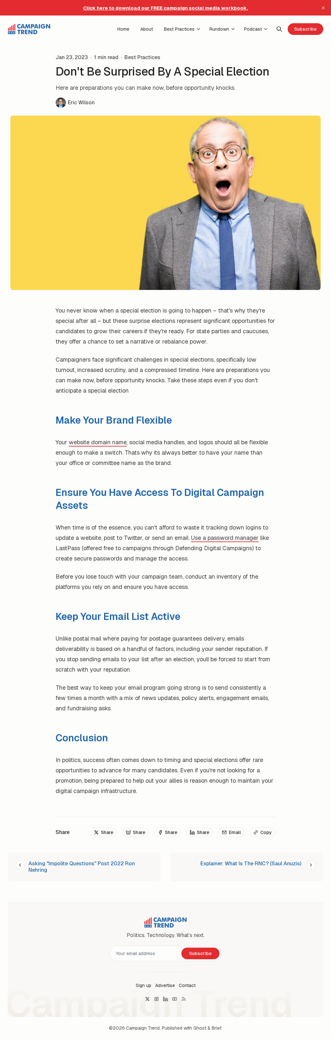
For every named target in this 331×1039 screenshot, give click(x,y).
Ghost (199, 1028)
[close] (323, 8)
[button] (143, 985)
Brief (216, 1028)
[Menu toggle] (198, 29)
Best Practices (142, 57)
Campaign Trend (143, 1028)
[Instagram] (156, 999)
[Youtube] (174, 999)
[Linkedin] (165, 999)
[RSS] (183, 999)
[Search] (279, 29)
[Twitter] (147, 999)
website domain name (98, 442)
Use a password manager (225, 537)
